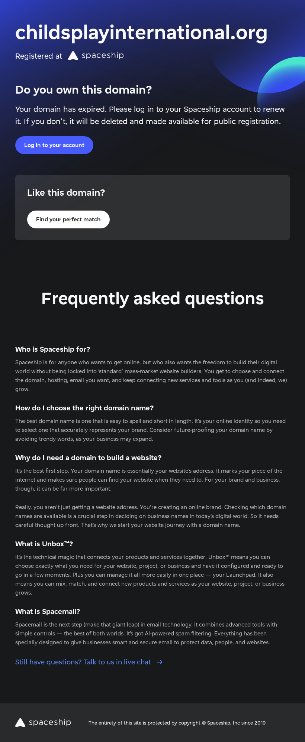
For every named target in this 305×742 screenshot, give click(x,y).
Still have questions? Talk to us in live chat (84, 662)
